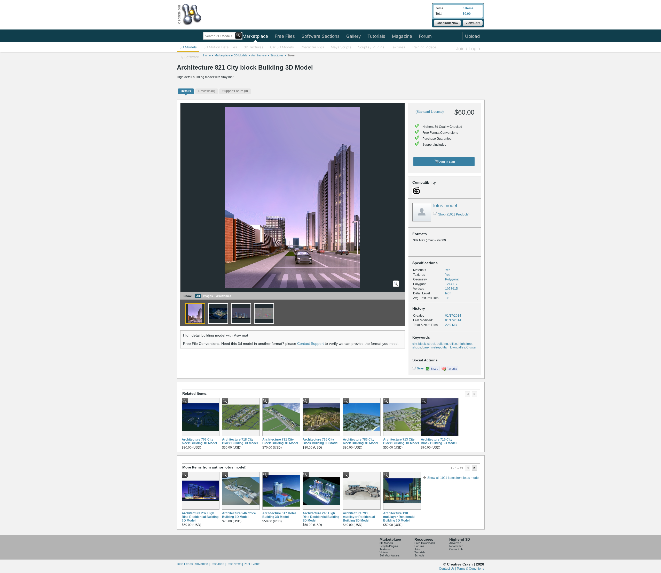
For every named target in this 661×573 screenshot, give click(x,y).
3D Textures (253, 47)
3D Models (188, 47)
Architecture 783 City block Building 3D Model (360, 441)
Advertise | (202, 564)
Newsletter (456, 546)
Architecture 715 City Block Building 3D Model (439, 441)
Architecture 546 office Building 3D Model (239, 515)
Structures (277, 55)
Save (420, 368)
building (442, 344)
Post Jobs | (218, 564)
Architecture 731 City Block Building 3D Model (280, 441)
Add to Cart (447, 162)
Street (291, 55)
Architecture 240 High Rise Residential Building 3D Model (321, 516)
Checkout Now (447, 23)
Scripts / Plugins (371, 47)
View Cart (473, 23)
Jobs (417, 549)
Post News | (235, 564)
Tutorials (376, 36)
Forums (419, 546)
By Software (189, 57)
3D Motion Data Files (220, 47)
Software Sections (321, 36)
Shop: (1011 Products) (453, 214)
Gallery (353, 36)
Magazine (402, 36)
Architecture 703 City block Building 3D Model (199, 441)
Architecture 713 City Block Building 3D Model (401, 441)
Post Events (252, 564)
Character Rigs (312, 47)
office (453, 344)
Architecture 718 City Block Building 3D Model (240, 441)
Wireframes (223, 295)
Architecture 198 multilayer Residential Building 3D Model (399, 516)
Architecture (258, 55)
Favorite (452, 368)
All (198, 295)
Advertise (455, 543)
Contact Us (456, 549)
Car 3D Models (282, 47)
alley (461, 347)
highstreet (466, 344)
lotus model (445, 205)
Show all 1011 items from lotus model (453, 478)
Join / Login (468, 48)
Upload (472, 36)
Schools (419, 555)
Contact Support (310, 343)
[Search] (238, 35)
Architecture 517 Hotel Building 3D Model (279, 515)
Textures (398, 47)
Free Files (285, 36)
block (422, 344)
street (431, 344)
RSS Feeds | (186, 564)
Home (207, 55)
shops (416, 347)
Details (186, 91)
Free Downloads (424, 543)
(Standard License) (429, 112)
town (453, 347)
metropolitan (439, 347)
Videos (384, 552)
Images (208, 295)
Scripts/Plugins (389, 546)
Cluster (471, 347)
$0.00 (467, 14)
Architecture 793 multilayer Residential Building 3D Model (359, 516)
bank (425, 347)
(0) (206, 91)
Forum (425, 36)
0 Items (468, 8)
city (414, 344)
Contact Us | (448, 568)
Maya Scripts (341, 47)
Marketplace (255, 36)
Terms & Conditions (470, 568)
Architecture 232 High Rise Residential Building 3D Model (200, 516)
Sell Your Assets (390, 555)
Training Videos (424, 47)
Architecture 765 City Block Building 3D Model (320, 441)
